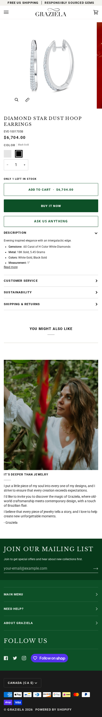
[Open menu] (11, 12)
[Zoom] (16, 100)
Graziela (15, 709)
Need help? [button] (14, 609)
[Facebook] (6, 658)
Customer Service (21, 280)
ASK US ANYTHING (51, 221)
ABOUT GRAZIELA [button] (18, 623)
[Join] (92, 568)
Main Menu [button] (13, 594)
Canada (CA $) (21, 683)
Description (15, 232)
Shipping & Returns (22, 304)
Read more (11, 267)
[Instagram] (24, 658)
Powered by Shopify (53, 709)
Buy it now (51, 206)
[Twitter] (15, 658)
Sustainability (18, 292)
